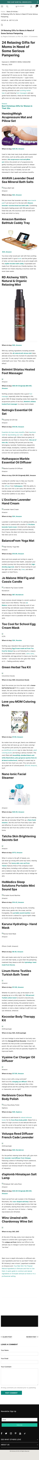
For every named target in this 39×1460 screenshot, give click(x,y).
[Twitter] (6, 1433)
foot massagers (21, 93)
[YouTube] (20, 1433)
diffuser (7, 486)
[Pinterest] (15, 1433)
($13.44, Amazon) (31, 765)
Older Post (7, 1337)
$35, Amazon (7, 252)
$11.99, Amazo (17, 987)
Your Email (4, 1358)
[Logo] (19, 6)
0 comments (33, 36)
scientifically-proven (10, 750)
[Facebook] (1, 1433)
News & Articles (12, 11)
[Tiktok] (24, 1433)
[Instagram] (11, 1433)
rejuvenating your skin (15, 435)
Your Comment (6, 1367)
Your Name (5, 1350)
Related (4, 104)
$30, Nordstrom (18, 1150)
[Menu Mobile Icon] (2, 6)
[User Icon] (31, 6)
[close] (37, 2)
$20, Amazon (17, 345)
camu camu (30, 653)
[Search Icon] (9, 6)
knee (23, 569)
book (19, 258)
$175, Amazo (16, 852)
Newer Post (31, 1337)
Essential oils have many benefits (13, 432)
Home (3, 11)
